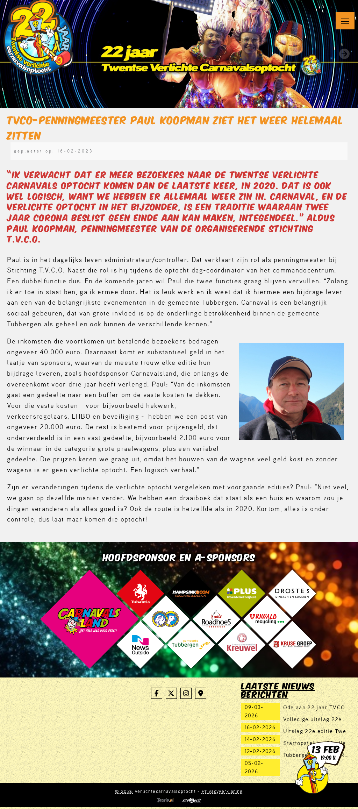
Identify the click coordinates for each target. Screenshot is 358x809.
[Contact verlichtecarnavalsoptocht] (200, 693)
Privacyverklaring (222, 791)
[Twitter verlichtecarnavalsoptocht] (171, 693)
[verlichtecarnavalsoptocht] (38, 36)
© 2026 (124, 791)
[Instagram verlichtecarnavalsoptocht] (186, 693)
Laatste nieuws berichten (278, 689)
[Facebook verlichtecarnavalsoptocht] (156, 693)
